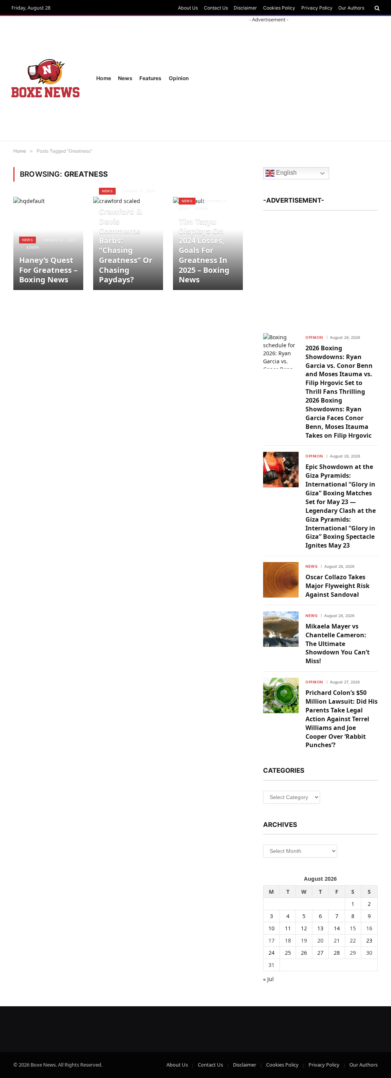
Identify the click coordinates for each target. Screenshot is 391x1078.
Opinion (314, 337)
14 (337, 928)
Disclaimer (245, 8)
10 (271, 928)
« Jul (268, 979)
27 (320, 952)
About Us (188, 8)
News (125, 78)
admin (32, 247)
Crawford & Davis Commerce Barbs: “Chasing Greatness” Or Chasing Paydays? (125, 245)
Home (103, 78)
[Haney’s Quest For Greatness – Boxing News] (48, 243)
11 (288, 928)
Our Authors (351, 8)
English (286, 173)
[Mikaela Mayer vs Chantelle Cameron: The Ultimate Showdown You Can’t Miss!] (281, 629)
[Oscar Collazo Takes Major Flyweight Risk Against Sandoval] (281, 580)
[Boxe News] (45, 78)
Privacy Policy (317, 8)
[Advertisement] (320, 268)
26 (304, 952)
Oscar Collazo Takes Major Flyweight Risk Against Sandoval (337, 586)
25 (288, 952)
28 (337, 952)
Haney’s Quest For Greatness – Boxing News (48, 270)
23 (369, 940)
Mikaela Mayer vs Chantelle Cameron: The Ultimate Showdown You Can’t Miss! (337, 643)
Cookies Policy (279, 8)
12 (304, 928)
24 (271, 952)
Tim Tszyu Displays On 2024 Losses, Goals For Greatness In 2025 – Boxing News (204, 250)
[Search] (376, 8)
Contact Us (216, 8)
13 (320, 928)
